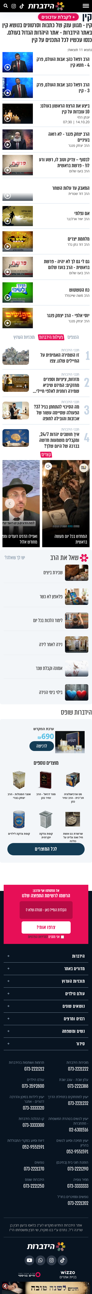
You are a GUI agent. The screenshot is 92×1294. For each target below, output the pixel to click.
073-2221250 (33, 1186)
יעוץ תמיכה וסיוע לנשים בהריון (72, 1142)
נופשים (39, 1162)
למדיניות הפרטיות (38, 937)
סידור (80, 1044)
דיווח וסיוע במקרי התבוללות (25, 1140)
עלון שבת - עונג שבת (73, 1079)
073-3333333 (77, 1186)
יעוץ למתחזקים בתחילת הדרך (68, 1096)
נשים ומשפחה (73, 1031)
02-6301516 (78, 1129)
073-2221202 (78, 1203)
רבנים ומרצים (74, 1019)
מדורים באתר (74, 969)
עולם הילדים (75, 994)
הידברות (78, 956)
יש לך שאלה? (15, 558)
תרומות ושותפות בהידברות (26, 1062)
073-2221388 (77, 1086)
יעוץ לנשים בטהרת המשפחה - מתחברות (68, 1121)
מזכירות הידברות (77, 1062)
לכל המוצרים (46, 849)
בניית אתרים (68, 1277)
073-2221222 (78, 1069)
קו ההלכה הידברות (31, 1118)
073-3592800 (33, 1086)
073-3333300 (33, 1125)
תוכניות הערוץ (73, 981)
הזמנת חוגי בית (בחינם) (72, 1162)
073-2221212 (34, 1069)
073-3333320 (33, 1108)
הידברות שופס (34, 1179)
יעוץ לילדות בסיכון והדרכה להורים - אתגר (27, 1099)
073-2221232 (78, 1103)
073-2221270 (34, 1168)
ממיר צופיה (80, 1179)
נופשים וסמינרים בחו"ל (72, 1196)
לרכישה (41, 746)
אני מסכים (44, 937)
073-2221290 (77, 1168)
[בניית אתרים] (68, 1272)
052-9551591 (77, 1151)
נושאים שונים (74, 1006)
